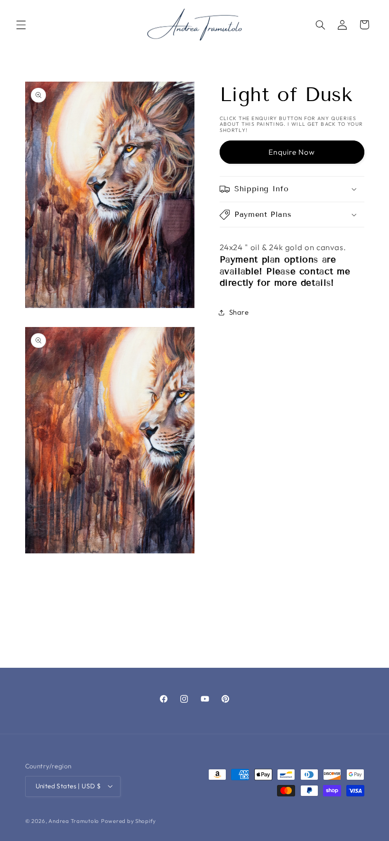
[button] (21, 25)
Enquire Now (292, 152)
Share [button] (239, 312)
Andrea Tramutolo (73, 820)
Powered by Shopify (128, 820)
